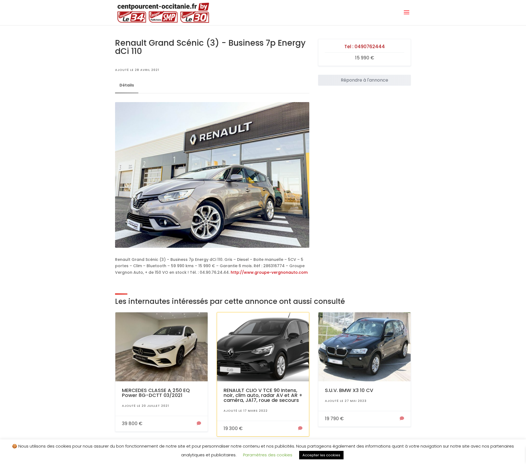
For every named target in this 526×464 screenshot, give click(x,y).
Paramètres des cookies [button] (267, 455)
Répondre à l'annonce (364, 80)
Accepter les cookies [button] (321, 455)
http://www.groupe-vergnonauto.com (269, 272)
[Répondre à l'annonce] (199, 423)
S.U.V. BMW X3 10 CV (349, 390)
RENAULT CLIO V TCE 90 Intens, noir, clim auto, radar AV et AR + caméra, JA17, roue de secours (263, 395)
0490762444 (370, 46)
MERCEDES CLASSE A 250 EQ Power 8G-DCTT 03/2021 (156, 393)
